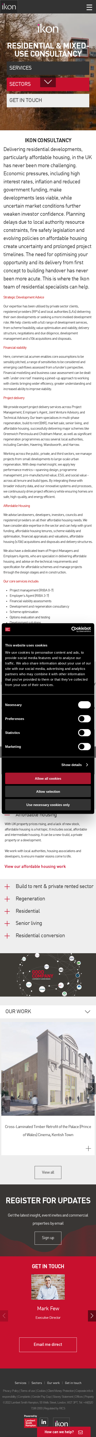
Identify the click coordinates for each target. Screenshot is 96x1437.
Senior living (29, 923)
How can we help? (59, 1431)
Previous (4, 1088)
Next (92, 1088)
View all (48, 1172)
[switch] (84, 718)
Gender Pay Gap (41, 1396)
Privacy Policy (11, 1391)
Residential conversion (40, 936)
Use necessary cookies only (48, 804)
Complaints (24, 1396)
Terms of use (28, 1391)
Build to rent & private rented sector (54, 886)
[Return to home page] (9, 6)
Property (89, 1396)
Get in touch (25, 100)
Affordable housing (36, 815)
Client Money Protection (61, 1391)
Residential (28, 911)
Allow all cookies (48, 778)
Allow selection (48, 791)
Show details (71, 765)
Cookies (41, 1391)
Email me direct (48, 1345)
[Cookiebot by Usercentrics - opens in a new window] (71, 629)
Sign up (48, 1238)
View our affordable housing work (35, 867)
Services (20, 68)
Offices (79, 1396)
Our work (53, 1383)
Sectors (36, 1383)
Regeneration (30, 899)
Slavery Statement (63, 1396)
